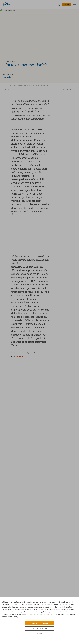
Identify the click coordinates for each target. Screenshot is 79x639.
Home (10, 86)
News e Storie (17, 86)
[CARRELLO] (59, 4)
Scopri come (20, 356)
